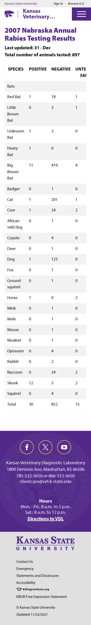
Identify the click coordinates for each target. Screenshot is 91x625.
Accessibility (25, 582)
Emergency (25, 568)
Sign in (58, 4)
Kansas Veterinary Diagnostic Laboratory (37, 13)
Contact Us (24, 561)
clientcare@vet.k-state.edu (45, 481)
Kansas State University (21, 4)
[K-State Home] (9, 14)
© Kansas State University (35, 607)
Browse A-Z (76, 4)
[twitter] (45, 447)
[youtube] (64, 447)
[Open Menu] (81, 14)
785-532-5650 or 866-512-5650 (45, 476)
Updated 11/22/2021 (32, 614)
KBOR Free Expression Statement (41, 596)
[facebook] (27, 447)
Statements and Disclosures (37, 575)
